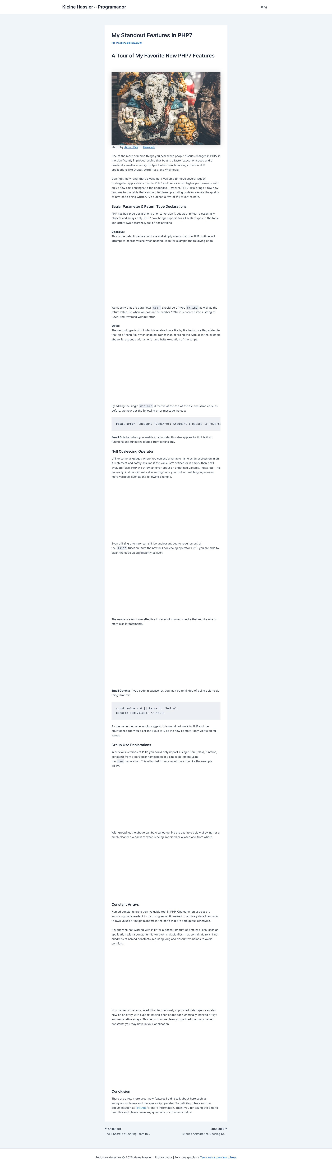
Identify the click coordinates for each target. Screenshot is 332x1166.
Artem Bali (131, 147)
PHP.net (141, 1107)
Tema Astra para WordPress (218, 1157)
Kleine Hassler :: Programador (94, 7)
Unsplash (149, 147)
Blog (264, 7)
